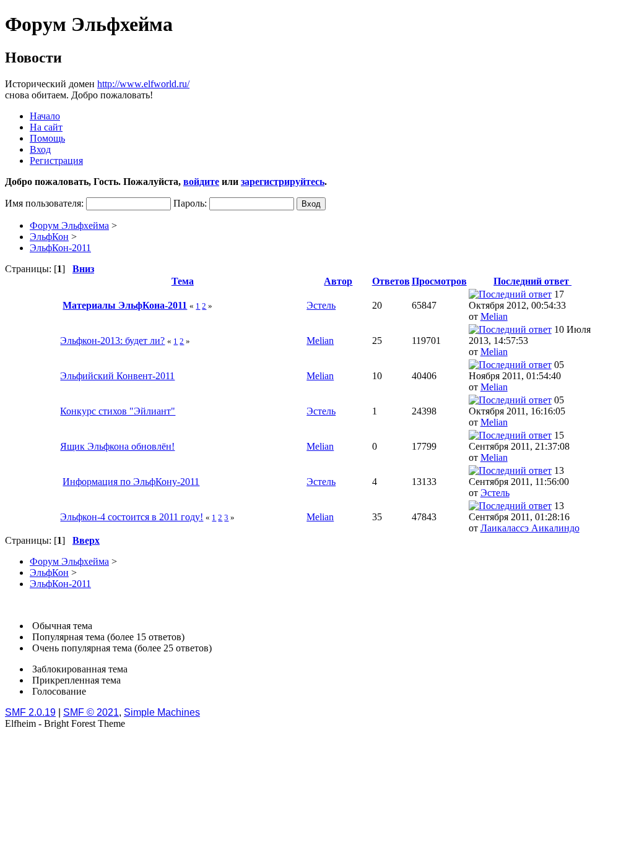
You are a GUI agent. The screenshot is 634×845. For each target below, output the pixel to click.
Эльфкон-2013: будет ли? (112, 340)
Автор (338, 281)
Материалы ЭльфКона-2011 (125, 305)
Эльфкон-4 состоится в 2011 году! (131, 517)
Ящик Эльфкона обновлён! (117, 446)
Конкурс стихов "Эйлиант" (117, 411)
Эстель (321, 305)
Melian (494, 316)
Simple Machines (162, 712)
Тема (183, 281)
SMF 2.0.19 (30, 712)
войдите (201, 181)
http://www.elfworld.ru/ (143, 84)
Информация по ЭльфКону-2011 (131, 481)
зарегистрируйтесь (282, 181)
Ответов (391, 281)
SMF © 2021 (91, 712)
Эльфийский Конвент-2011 (117, 376)
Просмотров (439, 281)
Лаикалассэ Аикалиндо (530, 528)
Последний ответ (532, 281)
